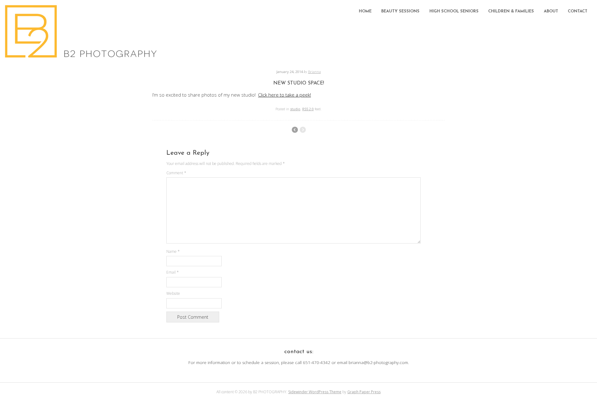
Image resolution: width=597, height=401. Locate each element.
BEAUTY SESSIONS (400, 11)
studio (295, 109)
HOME (365, 11)
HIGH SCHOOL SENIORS (454, 11)
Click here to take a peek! (284, 95)
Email (172, 272)
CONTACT (577, 11)
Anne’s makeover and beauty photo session (294, 130)
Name (173, 251)
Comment (176, 172)
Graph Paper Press (364, 391)
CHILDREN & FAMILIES (511, 11)
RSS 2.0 (308, 109)
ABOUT (551, 11)
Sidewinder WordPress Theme (314, 391)
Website (173, 293)
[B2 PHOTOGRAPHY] (82, 55)
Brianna (314, 71)
